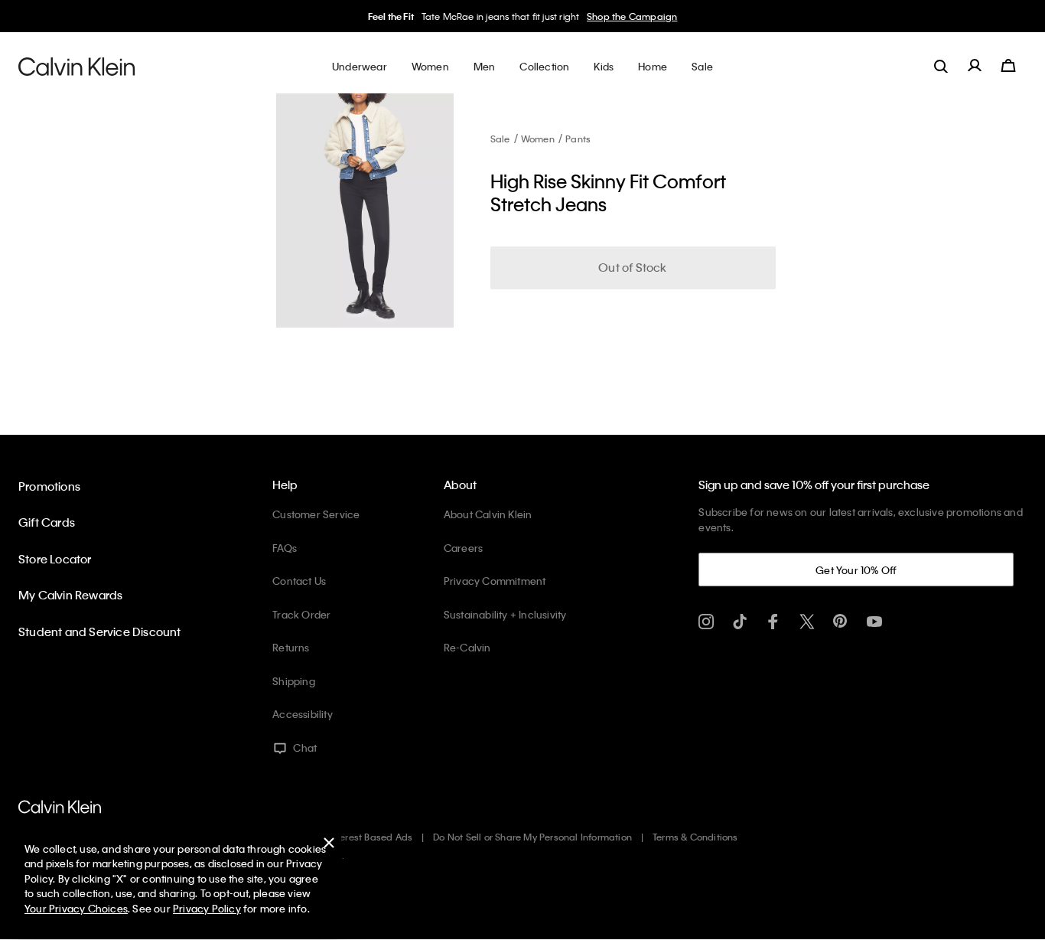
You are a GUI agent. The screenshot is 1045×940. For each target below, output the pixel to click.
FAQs (284, 547)
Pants (578, 138)
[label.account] (974, 65)
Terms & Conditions (695, 837)
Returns (290, 647)
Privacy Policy (207, 908)
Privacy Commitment (495, 580)
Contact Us (299, 580)
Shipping (293, 680)
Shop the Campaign (632, 16)
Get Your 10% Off (856, 569)
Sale (500, 138)
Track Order (301, 614)
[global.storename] (76, 66)
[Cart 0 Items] (1008, 65)
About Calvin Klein (488, 514)
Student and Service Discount (99, 631)
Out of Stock (632, 267)
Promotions (49, 486)
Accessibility (302, 713)
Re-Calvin (467, 647)
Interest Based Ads (371, 837)
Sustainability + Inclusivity (505, 614)
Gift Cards (46, 522)
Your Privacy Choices (76, 908)
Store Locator (55, 558)
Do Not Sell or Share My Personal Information (532, 837)
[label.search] (941, 65)
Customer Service (316, 514)
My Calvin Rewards (70, 594)
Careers (463, 547)
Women (538, 138)
